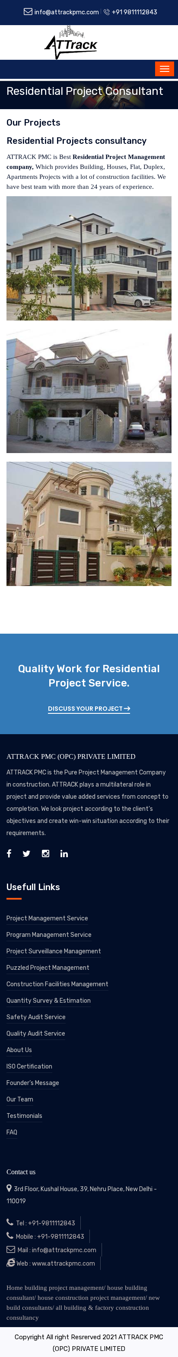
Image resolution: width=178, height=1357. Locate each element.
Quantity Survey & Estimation (48, 1000)
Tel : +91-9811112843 (44, 1223)
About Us (19, 1050)
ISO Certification (29, 1066)
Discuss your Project (86, 708)
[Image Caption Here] (89, 258)
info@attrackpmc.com (66, 12)
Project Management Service (47, 918)
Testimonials (24, 1116)
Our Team (19, 1099)
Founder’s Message (32, 1083)
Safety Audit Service (36, 1017)
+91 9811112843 (134, 12)
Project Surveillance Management (53, 951)
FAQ (11, 1132)
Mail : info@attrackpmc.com (55, 1250)
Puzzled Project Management (47, 968)
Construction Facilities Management (57, 984)
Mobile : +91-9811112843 (48, 1236)
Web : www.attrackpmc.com (55, 1263)
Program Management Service (49, 935)
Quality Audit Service (35, 1033)
